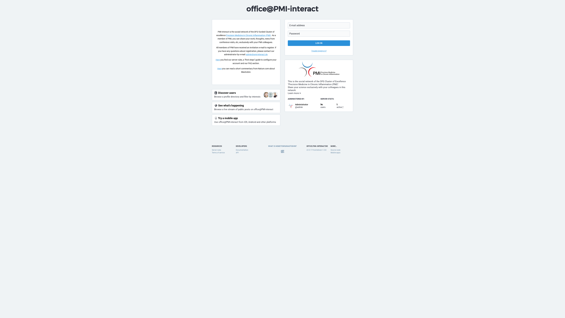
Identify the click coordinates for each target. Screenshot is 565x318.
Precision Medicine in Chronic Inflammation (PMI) (248, 35)
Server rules (216, 150)
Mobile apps (335, 153)
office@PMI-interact (282, 8)
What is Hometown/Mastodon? (282, 146)
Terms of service (218, 153)
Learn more (294, 93)
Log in (318, 43)
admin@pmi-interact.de (256, 54)
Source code (335, 150)
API (237, 153)
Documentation (242, 150)
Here (218, 60)
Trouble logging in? (319, 51)
